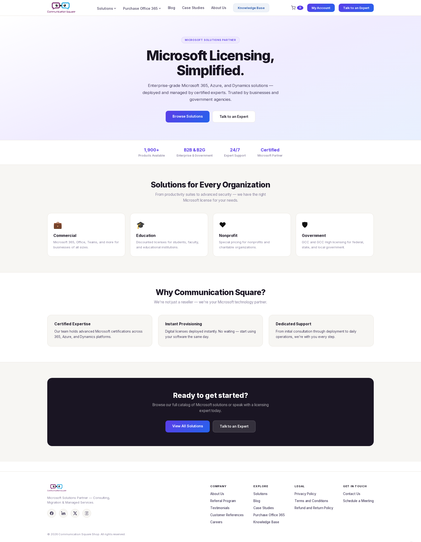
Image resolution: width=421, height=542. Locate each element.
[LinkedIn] (63, 513)
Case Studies (193, 8)
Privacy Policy (305, 494)
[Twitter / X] (75, 513)
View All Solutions (187, 426)
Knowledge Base (251, 8)
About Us (218, 8)
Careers (216, 522)
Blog (171, 8)
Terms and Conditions (311, 501)
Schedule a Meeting (358, 501)
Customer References (227, 515)
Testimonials (220, 508)
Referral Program (223, 501)
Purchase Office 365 (140, 8)
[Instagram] (86, 513)
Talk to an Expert (356, 8)
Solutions (105, 8)
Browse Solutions (187, 116)
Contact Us (351, 494)
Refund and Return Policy (314, 508)
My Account (321, 8)
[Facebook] (51, 513)
